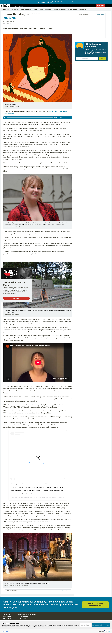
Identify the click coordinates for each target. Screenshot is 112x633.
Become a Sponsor (66, 590)
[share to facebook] (7, 18)
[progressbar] (30, 118)
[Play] (4, 117)
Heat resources (15, 9)
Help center (82, 9)
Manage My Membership (28, 614)
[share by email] (4, 18)
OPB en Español (72, 9)
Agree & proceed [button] (97, 625)
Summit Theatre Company (28, 497)
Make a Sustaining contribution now (95, 605)
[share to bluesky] (10, 18)
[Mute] (61, 117)
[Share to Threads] (15, 18)
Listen (41, 9)
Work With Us (7, 619)
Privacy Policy (5, 631)
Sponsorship (24, 617)
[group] (37, 117)
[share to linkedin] (12, 18)
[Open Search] (106, 5)
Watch (35, 9)
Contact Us (23, 619)
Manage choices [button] (85, 625)
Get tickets (16, 298)
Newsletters (48, 9)
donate (100, 5)
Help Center (7, 617)
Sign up (103, 58)
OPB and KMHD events (60, 9)
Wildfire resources (26, 9)
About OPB (6, 9)
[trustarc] (107, 631)
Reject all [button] (106, 625)
